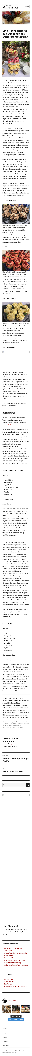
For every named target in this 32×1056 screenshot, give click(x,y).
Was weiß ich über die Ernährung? (15, 986)
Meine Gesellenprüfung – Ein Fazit (16, 965)
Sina (6, 722)
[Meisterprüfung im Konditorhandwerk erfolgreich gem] (16, 1009)
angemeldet (13, 744)
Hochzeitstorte (6, 727)
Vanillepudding (18, 729)
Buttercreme (12, 425)
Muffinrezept (14, 727)
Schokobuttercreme (8, 729)
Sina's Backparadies (7, 1051)
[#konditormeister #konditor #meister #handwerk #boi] (25, 1009)
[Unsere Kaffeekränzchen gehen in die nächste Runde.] (6, 1009)
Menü (27, 6)
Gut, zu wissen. (9, 979)
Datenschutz (6, 1045)
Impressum (6, 1041)
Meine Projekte (23, 722)
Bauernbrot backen (10, 958)
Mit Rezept (5, 723)
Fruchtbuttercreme (15, 725)
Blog (4, 1033)
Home (4, 1029)
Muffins (21, 727)
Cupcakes (20, 723)
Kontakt (5, 1037)
